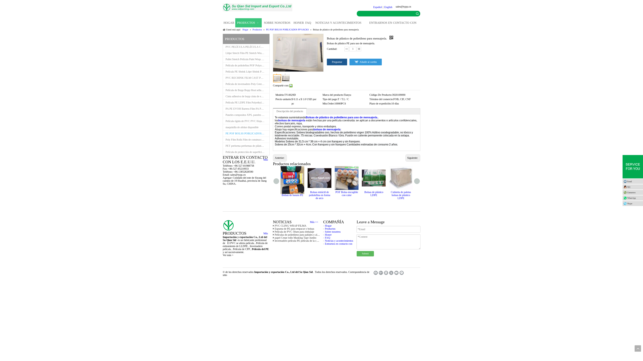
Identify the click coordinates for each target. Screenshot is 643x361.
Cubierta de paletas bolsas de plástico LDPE (401, 195)
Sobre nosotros (333, 231)
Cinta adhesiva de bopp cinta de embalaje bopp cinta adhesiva (247, 96)
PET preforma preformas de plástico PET (247, 145)
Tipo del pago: (330, 99)
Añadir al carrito (368, 62)
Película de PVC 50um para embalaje (294, 231)
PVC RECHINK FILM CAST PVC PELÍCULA (247, 77)
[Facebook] (376, 273)
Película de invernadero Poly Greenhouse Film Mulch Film (247, 84)
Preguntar (337, 62)
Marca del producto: (333, 94)
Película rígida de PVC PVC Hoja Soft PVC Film (247, 121)
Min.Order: (328, 103)
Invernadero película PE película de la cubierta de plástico (305, 240)
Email (629, 181)
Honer (328, 234)
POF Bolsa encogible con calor (346, 194)
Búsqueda (417, 13)
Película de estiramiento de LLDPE (245, 245)
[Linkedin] (386, 273)
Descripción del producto (289, 111)
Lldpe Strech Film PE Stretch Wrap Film (247, 53)
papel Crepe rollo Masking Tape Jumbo (295, 237)
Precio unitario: (283, 99)
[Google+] (381, 273)
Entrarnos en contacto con (338, 243)
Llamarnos (631, 192)
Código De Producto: (380, 94)
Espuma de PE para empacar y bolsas (294, 228)
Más (265, 159)
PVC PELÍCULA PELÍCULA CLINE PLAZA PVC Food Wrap (247, 46)
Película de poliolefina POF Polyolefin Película (247, 65)
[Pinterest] (402, 273)
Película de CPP (242, 249)
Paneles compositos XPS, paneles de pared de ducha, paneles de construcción (247, 114)
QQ (628, 187)
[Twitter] (391, 273)
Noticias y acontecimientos (339, 240)
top (638, 348)
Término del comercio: (381, 99)
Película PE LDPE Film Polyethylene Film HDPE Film (247, 102)
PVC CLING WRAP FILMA (290, 225)
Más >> (314, 222)
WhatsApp (631, 198)
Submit (365, 253)
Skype (629, 203)
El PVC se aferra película (241, 243)
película (227, 249)
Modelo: (279, 94)
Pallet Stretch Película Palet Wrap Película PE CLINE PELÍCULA (247, 59)
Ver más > (228, 255)
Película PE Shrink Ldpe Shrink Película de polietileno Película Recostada (247, 71)
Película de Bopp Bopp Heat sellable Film (247, 90)
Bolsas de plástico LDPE (373, 194)
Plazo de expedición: (380, 103)
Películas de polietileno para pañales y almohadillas (302, 234)
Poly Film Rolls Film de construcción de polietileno (247, 139)
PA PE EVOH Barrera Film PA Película (247, 108)
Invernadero (256, 246)
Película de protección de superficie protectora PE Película (247, 152)
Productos (330, 228)
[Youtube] (396, 273)
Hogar (328, 225)
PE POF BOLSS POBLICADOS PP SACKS (247, 133)
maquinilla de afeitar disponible (242, 127)
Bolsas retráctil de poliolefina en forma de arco (319, 195)
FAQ (327, 237)
